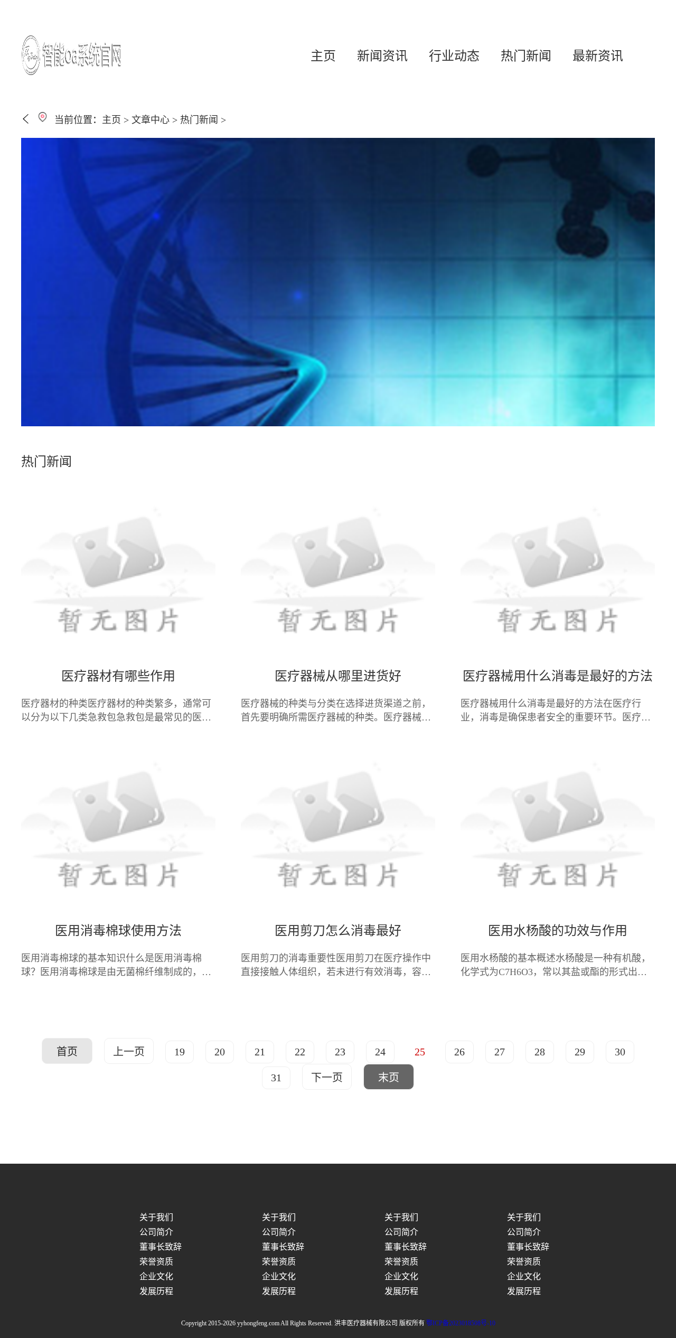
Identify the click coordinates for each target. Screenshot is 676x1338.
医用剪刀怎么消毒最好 (338, 931)
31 (276, 1077)
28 (539, 1052)
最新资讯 (597, 56)
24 (380, 1052)
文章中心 (151, 120)
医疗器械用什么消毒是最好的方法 (558, 676)
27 (499, 1052)
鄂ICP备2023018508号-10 (460, 1323)
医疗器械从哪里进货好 (338, 676)
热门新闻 (526, 56)
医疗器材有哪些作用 (118, 676)
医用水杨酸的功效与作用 (557, 931)
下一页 (327, 1077)
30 (620, 1052)
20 (219, 1052)
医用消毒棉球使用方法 (118, 931)
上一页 (129, 1052)
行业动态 (454, 56)
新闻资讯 (382, 56)
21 (260, 1052)
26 (459, 1052)
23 (340, 1052)
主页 (323, 56)
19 (179, 1052)
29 (580, 1052)
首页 (67, 1052)
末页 (388, 1077)
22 (300, 1052)
